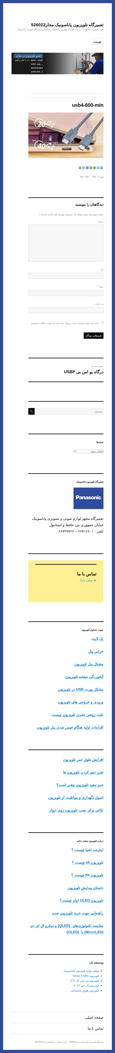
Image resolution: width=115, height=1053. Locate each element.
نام (101, 269)
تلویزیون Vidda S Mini (85, 975)
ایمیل (100, 287)
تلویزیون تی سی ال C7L (84, 980)
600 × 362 (84, 177)
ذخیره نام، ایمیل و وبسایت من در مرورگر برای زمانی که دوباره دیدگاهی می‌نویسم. (65, 323)
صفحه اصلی (94, 1017)
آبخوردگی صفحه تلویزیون (84, 677)
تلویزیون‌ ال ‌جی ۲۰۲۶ (86, 985)
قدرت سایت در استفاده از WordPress (51, 1042)
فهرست (97, 42)
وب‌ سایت (99, 304)
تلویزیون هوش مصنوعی (85, 990)
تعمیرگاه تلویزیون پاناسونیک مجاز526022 (67, 24)
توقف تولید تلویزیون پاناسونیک (81, 970)
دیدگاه (100, 222)
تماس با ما (86, 580)
